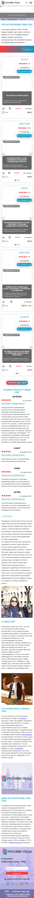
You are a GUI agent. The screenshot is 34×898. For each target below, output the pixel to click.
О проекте (7, 858)
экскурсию (26, 739)
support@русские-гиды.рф (18, 879)
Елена (24, 188)
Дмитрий (24, 124)
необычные (19, 748)
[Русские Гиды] (10, 3)
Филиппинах (27, 734)
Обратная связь (10, 861)
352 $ (29, 241)
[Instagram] (26, 883)
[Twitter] (12, 883)
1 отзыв (29, 366)
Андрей (24, 317)
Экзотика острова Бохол (13, 403)
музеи (30, 737)
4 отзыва (28, 108)
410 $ (29, 112)
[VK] (21, 883)
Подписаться (17, 873)
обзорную (23, 718)
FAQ (23, 861)
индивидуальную (15, 842)
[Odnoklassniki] (17, 883)
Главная (3, 19)
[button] (15, 180)
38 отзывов (27, 173)
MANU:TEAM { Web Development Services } (18, 895)
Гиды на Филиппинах (12, 19)
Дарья (24, 59)
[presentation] (3, 154)
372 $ (29, 370)
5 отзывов (28, 237)
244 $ (29, 177)
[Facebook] (7, 883)
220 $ (23, 305)
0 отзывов (28, 302)
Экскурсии (27, 49)
